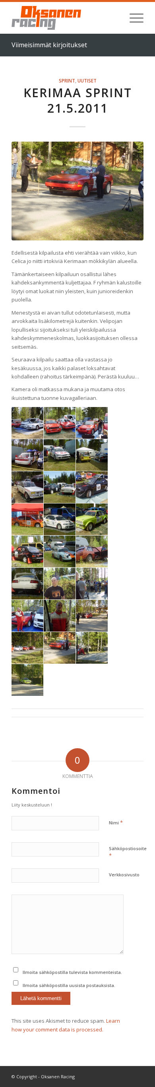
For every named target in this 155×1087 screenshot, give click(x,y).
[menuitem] (132, 18)
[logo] (64, 18)
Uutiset (87, 80)
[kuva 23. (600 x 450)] (77, 191)
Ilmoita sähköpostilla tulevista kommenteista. (72, 972)
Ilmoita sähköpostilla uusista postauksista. (69, 985)
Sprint (67, 80)
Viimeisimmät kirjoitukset (49, 44)
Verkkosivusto (124, 875)
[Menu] (132, 18)
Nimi (116, 822)
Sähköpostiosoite (128, 852)
